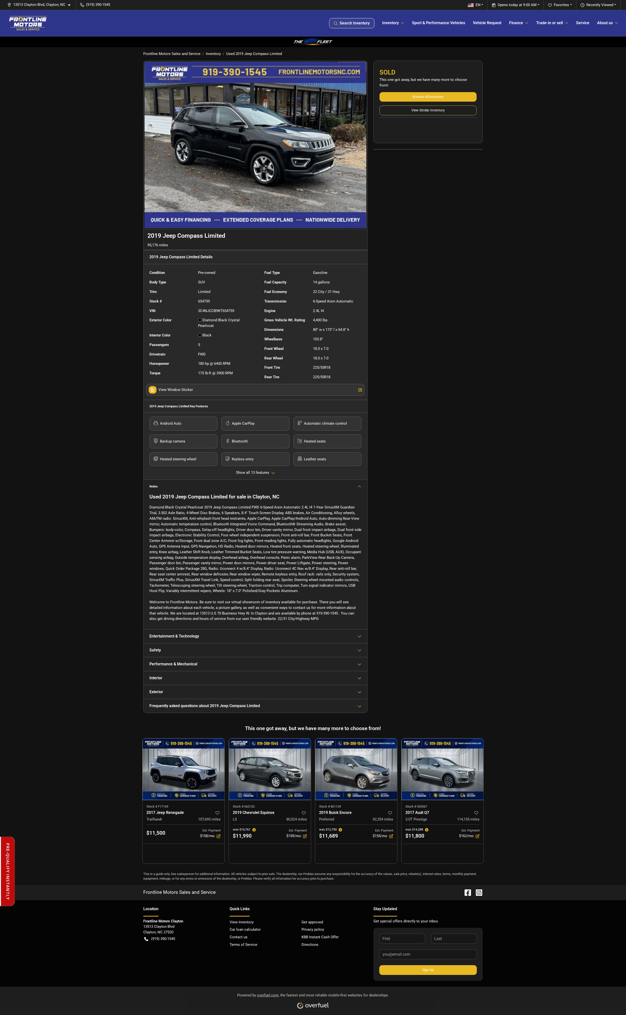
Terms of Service (243, 944)
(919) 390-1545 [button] (98, 4)
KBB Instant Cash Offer (320, 937)
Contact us (238, 937)
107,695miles (209, 819)
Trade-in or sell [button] (549, 23)
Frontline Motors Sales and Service (172, 54)
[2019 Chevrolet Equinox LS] (270, 769)
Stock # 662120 (244, 806)
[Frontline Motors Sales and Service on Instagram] (477, 892)
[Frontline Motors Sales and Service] (28, 23)
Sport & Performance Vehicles (438, 23)
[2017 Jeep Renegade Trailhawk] (183, 769)
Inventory (213, 54)
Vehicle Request (487, 23)
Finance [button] (516, 23)
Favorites (561, 5)
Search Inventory (355, 23)
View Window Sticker (175, 390)
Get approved (312, 922)
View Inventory (242, 922)
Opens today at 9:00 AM (517, 5)
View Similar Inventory (428, 110)
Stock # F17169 (157, 806)
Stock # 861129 (330, 806)
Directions (310, 944)
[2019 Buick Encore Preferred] (356, 769)
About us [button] (605, 23)
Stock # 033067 (416, 806)
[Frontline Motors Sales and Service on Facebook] (465, 892)
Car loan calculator (245, 929)
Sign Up (428, 970)
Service (582, 23)
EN (478, 5)
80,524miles (296, 819)
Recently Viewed (599, 5)
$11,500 (155, 833)
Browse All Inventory (428, 97)
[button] (40, 5)
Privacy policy (313, 929)
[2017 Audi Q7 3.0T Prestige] (442, 769)
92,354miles (383, 819)
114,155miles (468, 819)
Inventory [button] (390, 23)
